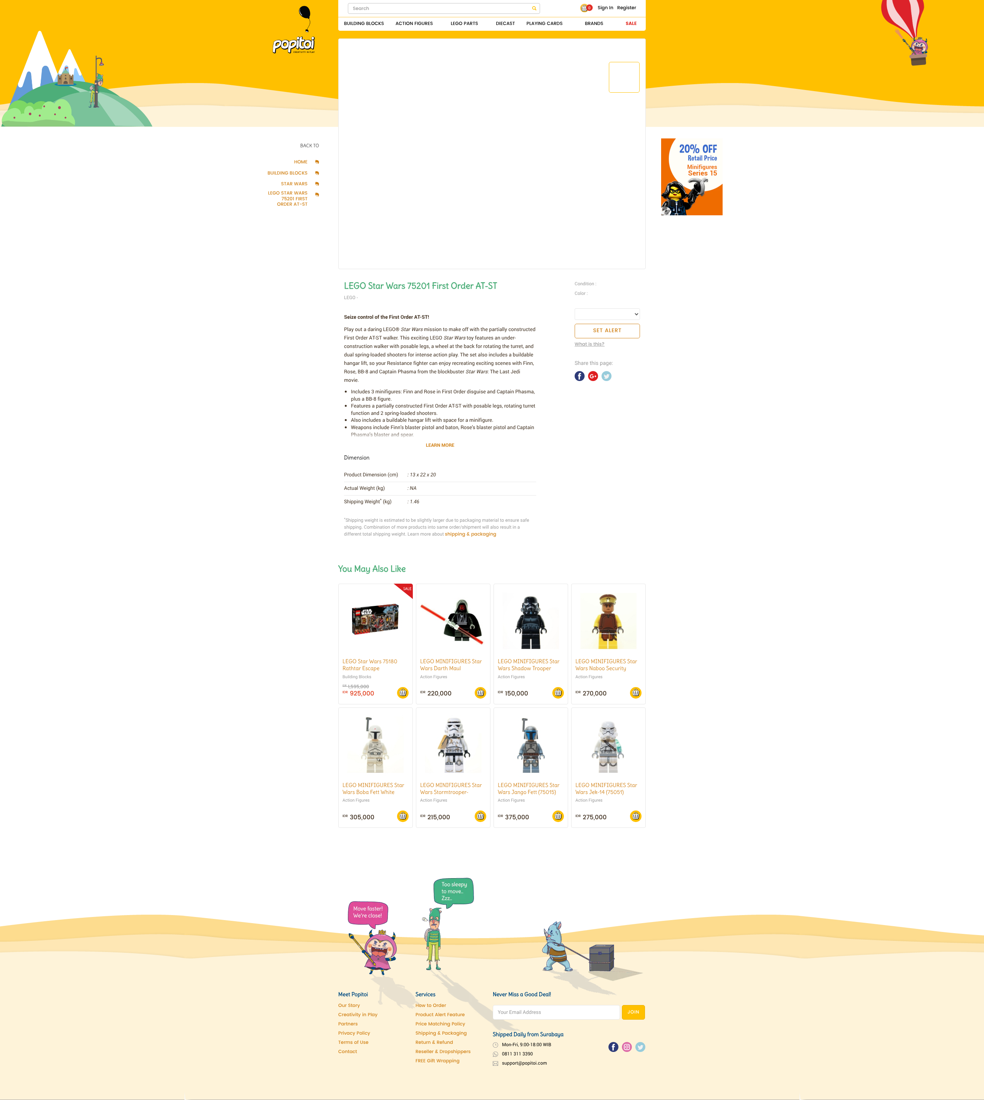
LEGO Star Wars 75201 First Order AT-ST (288, 199)
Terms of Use (353, 1043)
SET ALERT (607, 330)
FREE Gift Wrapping (438, 1061)
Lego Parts (464, 24)
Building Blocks (364, 24)
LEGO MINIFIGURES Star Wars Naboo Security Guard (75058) (606, 668)
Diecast (505, 24)
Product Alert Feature (440, 1015)
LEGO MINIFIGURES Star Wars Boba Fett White (373, 788)
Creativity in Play (357, 1015)
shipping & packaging (471, 534)
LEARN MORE (440, 445)
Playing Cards (545, 24)
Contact (347, 1052)
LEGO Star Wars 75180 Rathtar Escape (369, 665)
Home (301, 162)
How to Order (431, 1006)
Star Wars (294, 184)
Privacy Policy (354, 1033)
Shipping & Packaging (441, 1033)
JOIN (634, 1012)
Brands (594, 24)
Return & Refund (434, 1043)
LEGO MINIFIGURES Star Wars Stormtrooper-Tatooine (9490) (451, 792)
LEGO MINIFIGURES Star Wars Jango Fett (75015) (529, 788)
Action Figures (414, 24)
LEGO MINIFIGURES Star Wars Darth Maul (451, 665)
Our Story (349, 1006)
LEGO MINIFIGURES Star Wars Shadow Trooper (529, 665)
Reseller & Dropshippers (443, 1052)
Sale (631, 24)
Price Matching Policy (440, 1024)
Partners (348, 1024)
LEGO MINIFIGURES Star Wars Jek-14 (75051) (606, 788)
